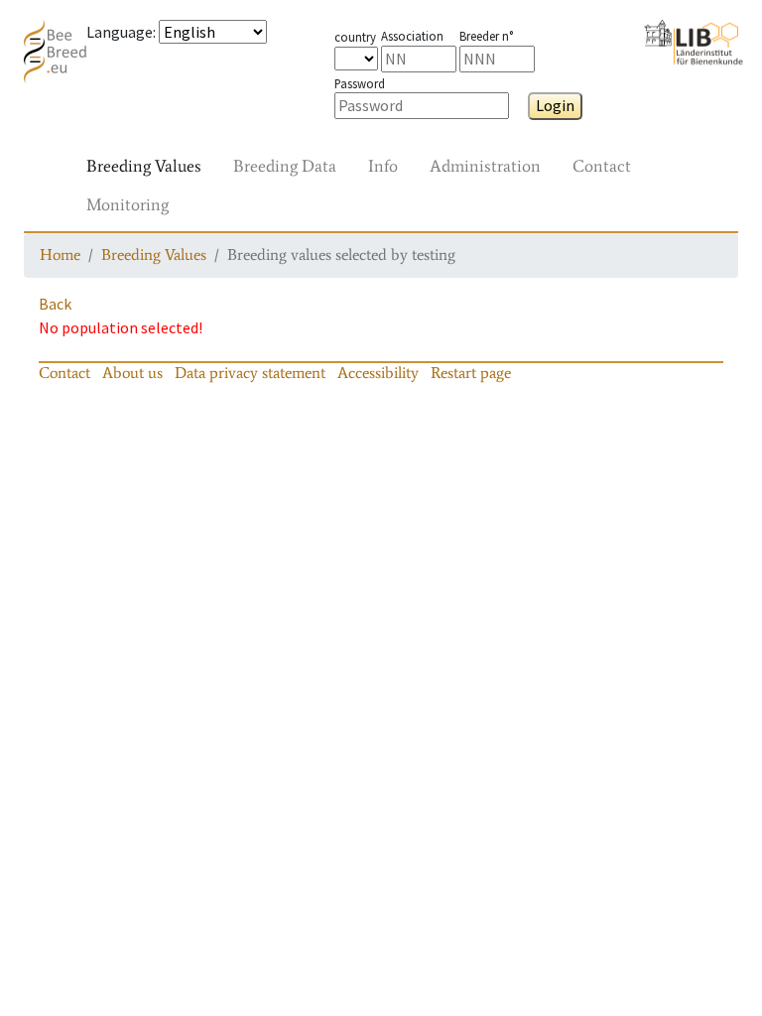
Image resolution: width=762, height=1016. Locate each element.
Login (555, 105)
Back (55, 304)
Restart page (471, 372)
